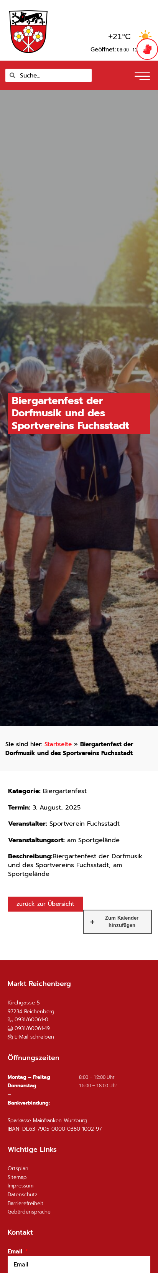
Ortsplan (18, 1168)
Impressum (20, 1185)
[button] (141, 73)
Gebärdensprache (29, 1211)
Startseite (58, 744)
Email (16, 1251)
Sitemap (17, 1177)
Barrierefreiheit (25, 1203)
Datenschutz (22, 1194)
